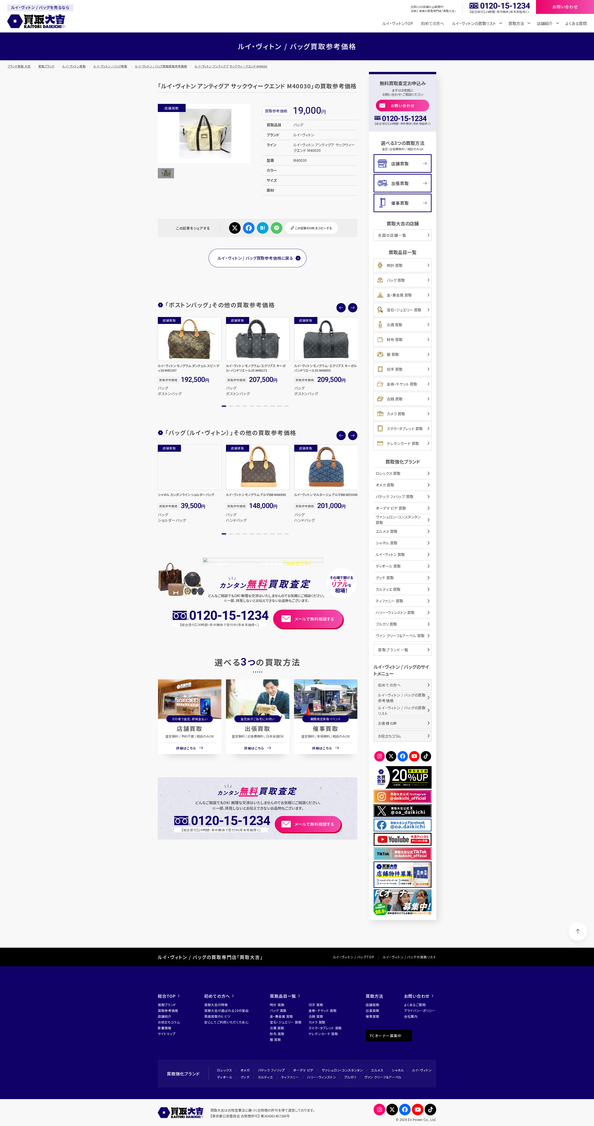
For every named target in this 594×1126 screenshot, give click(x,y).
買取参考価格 (168, 1010)
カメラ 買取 (396, 413)
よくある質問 (576, 23)
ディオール (224, 1077)
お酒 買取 (394, 324)
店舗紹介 (164, 1016)
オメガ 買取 (385, 485)
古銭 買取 (395, 399)
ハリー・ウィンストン (321, 1077)
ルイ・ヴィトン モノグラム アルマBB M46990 (256, 494)
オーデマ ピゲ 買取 (391, 508)
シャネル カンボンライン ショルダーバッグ (186, 494)
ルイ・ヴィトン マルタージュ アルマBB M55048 (326, 494)
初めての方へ (432, 23)
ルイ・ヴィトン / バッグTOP (353, 957)
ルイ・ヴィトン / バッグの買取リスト (402, 710)
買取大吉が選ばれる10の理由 (226, 1010)
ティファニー (290, 1077)
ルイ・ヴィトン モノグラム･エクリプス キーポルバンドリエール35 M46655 (325, 368)
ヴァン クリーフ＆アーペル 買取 (400, 635)
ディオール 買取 (388, 566)
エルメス (377, 1070)
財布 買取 (395, 339)
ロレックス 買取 (388, 473)
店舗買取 (189, 728)
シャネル (398, 1070)
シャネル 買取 (386, 543)
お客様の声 (387, 723)
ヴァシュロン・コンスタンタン (342, 1070)
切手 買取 (395, 369)
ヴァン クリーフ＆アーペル (383, 1077)
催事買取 (325, 728)
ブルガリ (350, 1077)
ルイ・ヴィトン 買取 (390, 554)
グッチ (245, 1077)
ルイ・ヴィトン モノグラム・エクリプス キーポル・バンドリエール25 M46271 (256, 368)
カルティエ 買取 (388, 589)
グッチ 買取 (385, 577)
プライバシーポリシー (419, 1010)
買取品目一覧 (283, 996)
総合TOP (167, 996)
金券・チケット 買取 (402, 384)
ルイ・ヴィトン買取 (74, 66)
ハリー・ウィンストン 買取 (395, 612)
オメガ (245, 1070)
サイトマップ (167, 1033)
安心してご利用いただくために (226, 1022)
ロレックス (224, 1070)
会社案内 (411, 1016)
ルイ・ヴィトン (422, 1070)
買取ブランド (46, 66)
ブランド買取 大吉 (18, 66)
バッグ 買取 (396, 280)
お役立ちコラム (389, 736)
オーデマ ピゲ (303, 1070)
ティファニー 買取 (389, 601)
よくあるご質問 (415, 1004)
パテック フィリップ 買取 (394, 496)
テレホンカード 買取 (403, 443)
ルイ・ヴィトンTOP (397, 23)
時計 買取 (395, 265)
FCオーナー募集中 (385, 1035)
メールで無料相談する (314, 619)
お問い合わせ (403, 105)
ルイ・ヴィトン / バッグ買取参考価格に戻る (255, 258)
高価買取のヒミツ (217, 1016)
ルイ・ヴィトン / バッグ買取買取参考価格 (161, 66)
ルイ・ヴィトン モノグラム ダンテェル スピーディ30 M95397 (188, 368)
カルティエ (265, 1077)
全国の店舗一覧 (392, 235)
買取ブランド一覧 (393, 650)
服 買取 (393, 354)
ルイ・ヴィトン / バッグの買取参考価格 (402, 697)
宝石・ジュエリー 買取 (404, 310)
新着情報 (164, 1028)
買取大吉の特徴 (216, 1004)
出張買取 (257, 728)
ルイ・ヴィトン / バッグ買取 (110, 66)
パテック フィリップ (271, 1070)
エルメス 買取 (386, 531)
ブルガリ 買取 (386, 624)
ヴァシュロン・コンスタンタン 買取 (398, 519)
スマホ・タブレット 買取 (405, 428)
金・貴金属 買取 (399, 295)
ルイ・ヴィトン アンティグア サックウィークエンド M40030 (231, 66)
